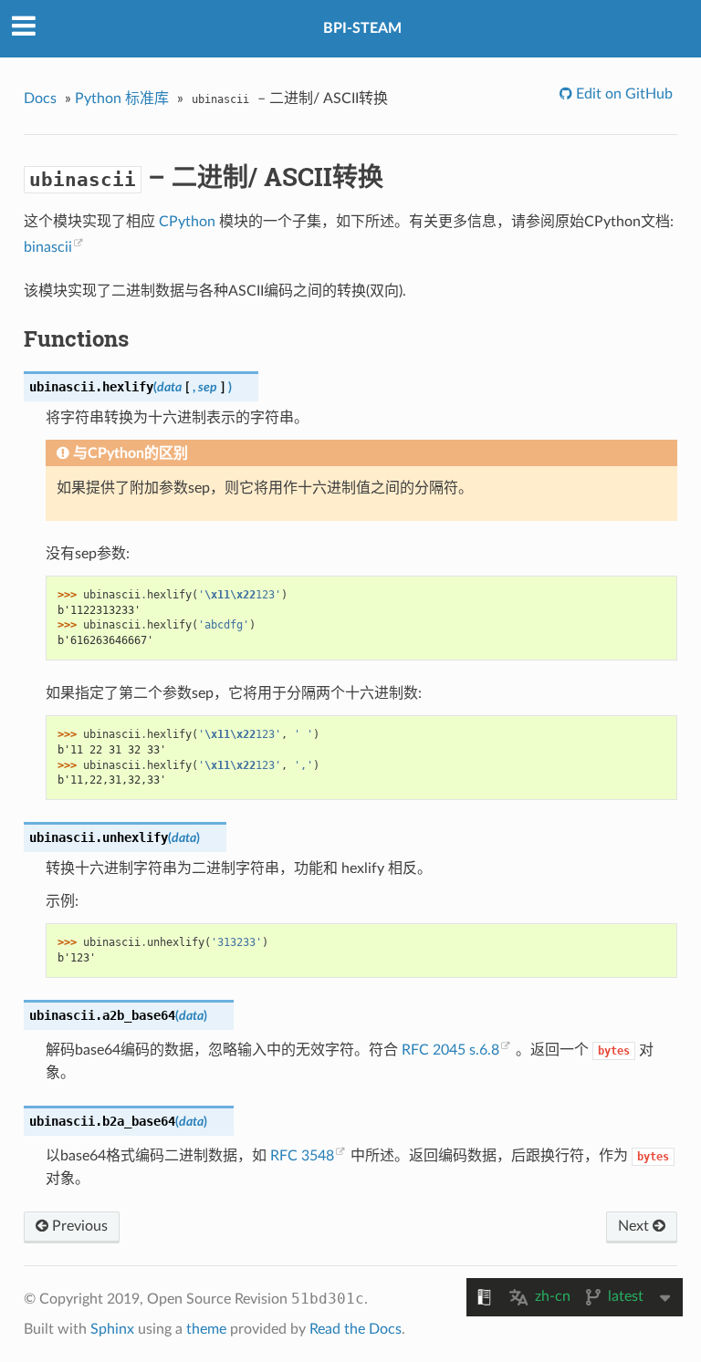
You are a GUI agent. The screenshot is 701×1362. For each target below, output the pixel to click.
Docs (40, 98)
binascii (48, 247)
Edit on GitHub (622, 94)
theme (206, 1329)
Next (635, 1226)
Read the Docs (355, 1329)
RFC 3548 (302, 1156)
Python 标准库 (122, 98)
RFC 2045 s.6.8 (450, 1050)
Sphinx (112, 1329)
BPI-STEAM (362, 28)
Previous (78, 1226)
